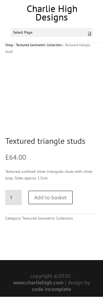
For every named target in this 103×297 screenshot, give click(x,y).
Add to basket (50, 197)
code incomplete (51, 289)
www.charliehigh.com (38, 282)
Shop (9, 45)
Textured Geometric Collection (39, 45)
